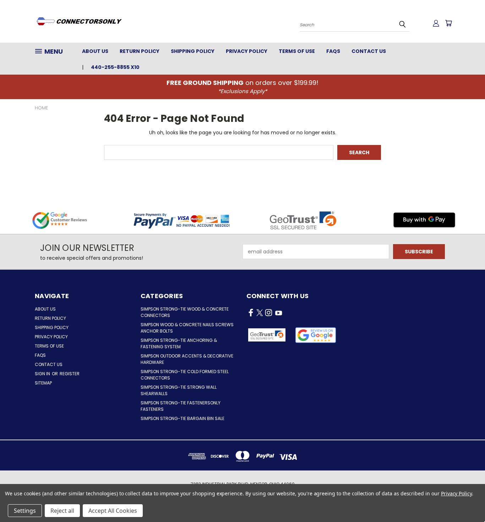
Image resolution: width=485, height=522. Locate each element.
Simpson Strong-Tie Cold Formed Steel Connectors (185, 374)
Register (70, 374)
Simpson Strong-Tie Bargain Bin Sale (182, 418)
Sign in (43, 374)
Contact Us (369, 51)
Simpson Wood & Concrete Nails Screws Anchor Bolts (187, 328)
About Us (95, 51)
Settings (25, 511)
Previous (466, 499)
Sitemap (43, 383)
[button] (316, 335)
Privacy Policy (246, 51)
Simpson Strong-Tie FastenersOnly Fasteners (180, 406)
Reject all (62, 511)
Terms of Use (297, 51)
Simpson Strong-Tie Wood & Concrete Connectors (185, 312)
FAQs (333, 51)
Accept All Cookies (112, 511)
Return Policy (139, 51)
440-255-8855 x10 (115, 67)
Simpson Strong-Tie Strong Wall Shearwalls (179, 390)
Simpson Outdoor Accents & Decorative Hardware (187, 359)
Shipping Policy (192, 51)
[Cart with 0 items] (448, 23)
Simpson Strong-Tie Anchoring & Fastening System (179, 343)
